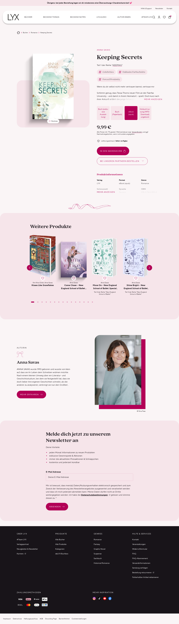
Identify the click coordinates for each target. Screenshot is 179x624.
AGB (41, 619)
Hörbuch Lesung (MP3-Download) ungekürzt (145, 113)
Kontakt (169, 8)
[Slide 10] (71, 302)
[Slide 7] (58, 302)
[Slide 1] (32, 302)
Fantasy (97, 544)
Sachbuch (98, 558)
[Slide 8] (63, 302)
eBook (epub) (131, 113)
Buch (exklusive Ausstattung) (103, 113)
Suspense (98, 553)
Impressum (7, 619)
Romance (34, 32)
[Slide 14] (88, 302)
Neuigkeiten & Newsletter (27, 549)
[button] (43, 265)
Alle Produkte (60, 544)
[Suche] (153, 17)
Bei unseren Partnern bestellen (119, 161)
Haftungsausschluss (31, 619)
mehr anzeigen (153, 99)
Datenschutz (17, 619)
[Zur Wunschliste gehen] (164, 17)
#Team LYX (21, 539)
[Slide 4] (46, 302)
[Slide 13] (84, 302)
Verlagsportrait (23, 544)
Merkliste (54, 121)
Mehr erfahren (29, 394)
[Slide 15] (92, 302)
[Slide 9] (67, 302)
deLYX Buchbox (61, 553)
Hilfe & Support (146, 8)
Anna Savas (103, 50)
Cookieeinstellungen (79, 619)
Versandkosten (137, 132)
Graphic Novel (99, 549)
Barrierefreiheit (64, 619)
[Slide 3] (42, 302)
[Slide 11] (75, 302)
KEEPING (117, 65)
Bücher (25, 32)
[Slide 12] (79, 302)
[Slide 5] (50, 302)
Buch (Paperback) (117, 113)
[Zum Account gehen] (159, 17)
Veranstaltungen (139, 544)
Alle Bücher (60, 539)
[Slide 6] (54, 302)
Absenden (55, 506)
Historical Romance (102, 563)
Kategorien (59, 549)
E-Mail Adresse (53, 472)
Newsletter (159, 8)
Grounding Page (51, 619)
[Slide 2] (37, 302)
